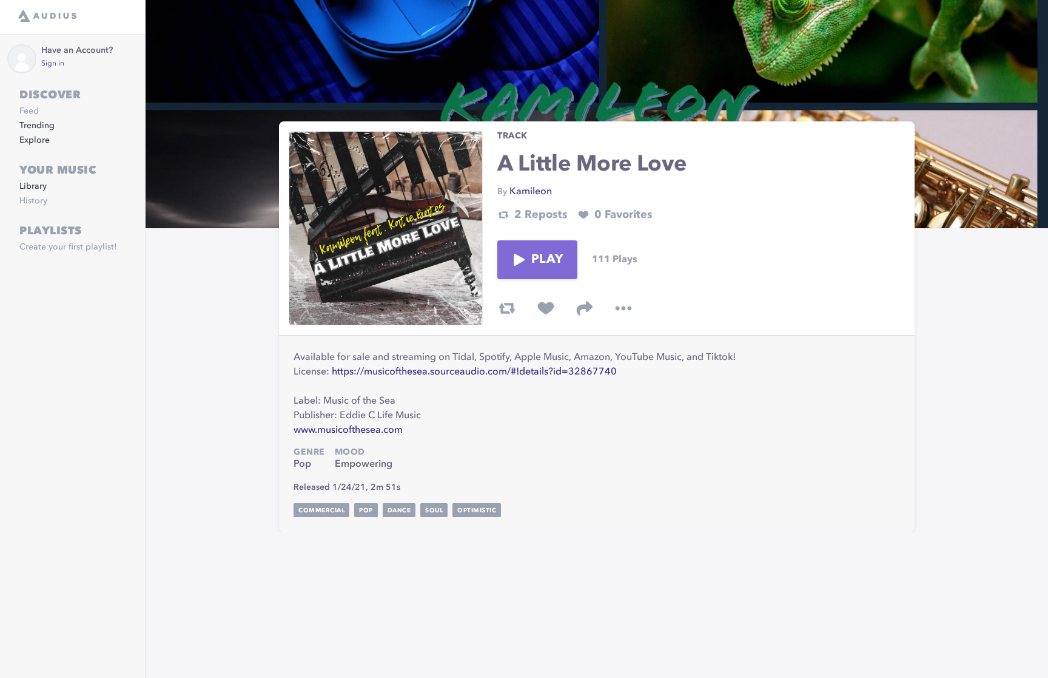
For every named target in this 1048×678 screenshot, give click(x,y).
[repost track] (507, 308)
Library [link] (33, 186)
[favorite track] (546, 308)
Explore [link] (34, 140)
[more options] (623, 308)
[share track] (584, 308)
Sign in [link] (52, 63)
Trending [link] (37, 125)
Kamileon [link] (530, 192)
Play (547, 260)
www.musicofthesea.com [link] (348, 430)
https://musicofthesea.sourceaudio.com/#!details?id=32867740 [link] (474, 372)
